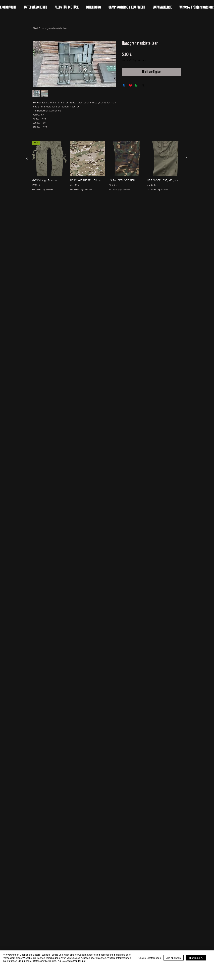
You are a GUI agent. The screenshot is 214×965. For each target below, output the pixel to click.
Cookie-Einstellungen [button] (149, 957)
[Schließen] (210, 957)
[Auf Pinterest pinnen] (130, 85)
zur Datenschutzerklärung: (72, 960)
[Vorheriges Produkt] (27, 158)
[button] (66, 7)
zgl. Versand (140, 60)
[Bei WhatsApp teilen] (137, 85)
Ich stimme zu (195, 957)
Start (35, 28)
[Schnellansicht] (87, 158)
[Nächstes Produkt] (187, 158)
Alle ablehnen (173, 957)
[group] (107, 168)
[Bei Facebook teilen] (124, 85)
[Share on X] (143, 85)
